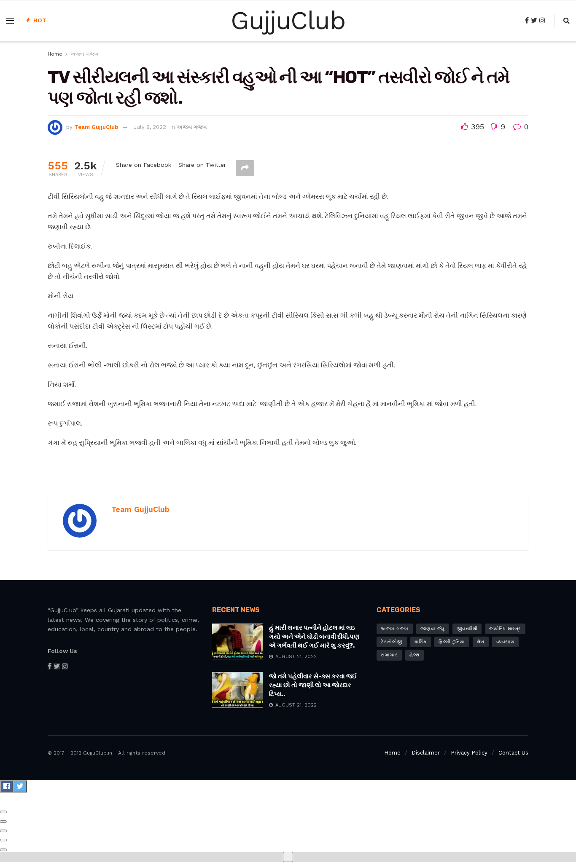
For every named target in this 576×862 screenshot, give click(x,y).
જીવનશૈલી (467, 629)
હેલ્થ (414, 655)
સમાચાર (389, 655)
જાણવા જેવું (432, 629)
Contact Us (513, 753)
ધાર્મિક (421, 642)
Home (55, 54)
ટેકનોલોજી (392, 642)
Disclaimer (426, 753)
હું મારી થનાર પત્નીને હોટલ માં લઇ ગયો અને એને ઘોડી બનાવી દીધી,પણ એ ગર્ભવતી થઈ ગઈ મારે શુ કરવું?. (314, 636)
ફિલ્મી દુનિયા (452, 642)
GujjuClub (288, 20)
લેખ (480, 642)
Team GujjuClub (96, 127)
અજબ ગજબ (84, 54)
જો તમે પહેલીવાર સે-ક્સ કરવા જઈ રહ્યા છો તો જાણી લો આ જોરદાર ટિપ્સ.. (313, 685)
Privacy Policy (469, 753)
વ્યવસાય (505, 642)
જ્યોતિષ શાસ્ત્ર (505, 629)
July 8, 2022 (150, 127)
